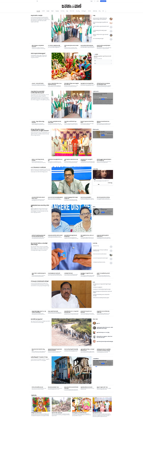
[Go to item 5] (99, 366)
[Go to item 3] (97, 366)
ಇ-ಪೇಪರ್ (43, 10)
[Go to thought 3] (99, 184)
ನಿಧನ (103, 10)
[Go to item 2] (95, 366)
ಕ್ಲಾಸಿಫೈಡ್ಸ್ (48, 10)
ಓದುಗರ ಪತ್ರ (62, 10)
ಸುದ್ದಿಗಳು (52, 10)
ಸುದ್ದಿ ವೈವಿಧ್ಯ (57, 10)
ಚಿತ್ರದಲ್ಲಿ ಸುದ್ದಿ (95, 10)
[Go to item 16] (109, 366)
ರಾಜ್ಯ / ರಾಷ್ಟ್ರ (78, 10)
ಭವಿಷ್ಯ (99, 10)
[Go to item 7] (101, 366)
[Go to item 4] (98, 366)
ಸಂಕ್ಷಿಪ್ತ (67, 10)
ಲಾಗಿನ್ (98, 1)
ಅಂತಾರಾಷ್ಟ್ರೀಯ (83, 10)
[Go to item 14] (107, 366)
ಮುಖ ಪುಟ (38, 10)
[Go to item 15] (108, 366)
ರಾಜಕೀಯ (89, 10)
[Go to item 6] (100, 366)
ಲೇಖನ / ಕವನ (72, 10)
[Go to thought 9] (104, 184)
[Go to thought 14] (108, 184)
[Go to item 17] (110, 366)
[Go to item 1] (94, 366)
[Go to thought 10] (105, 184)
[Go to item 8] (102, 366)
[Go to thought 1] (97, 184)
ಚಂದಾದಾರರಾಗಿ (103, 1)
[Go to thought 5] (101, 184)
